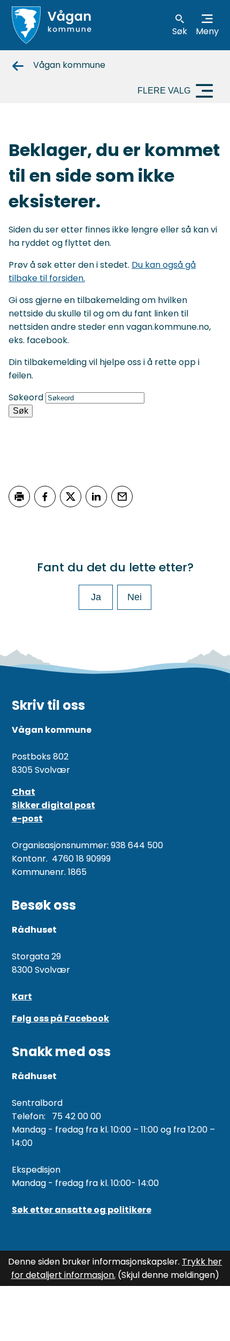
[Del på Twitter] (70, 496)
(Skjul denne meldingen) (168, 1275)
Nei (134, 597)
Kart (22, 996)
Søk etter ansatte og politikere (81, 1210)
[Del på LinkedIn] (96, 496)
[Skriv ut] (19, 496)
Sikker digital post (53, 805)
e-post (27, 818)
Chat (23, 792)
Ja (96, 597)
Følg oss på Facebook (60, 1018)
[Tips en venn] (122, 496)
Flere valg (163, 90)
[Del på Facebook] (45, 496)
